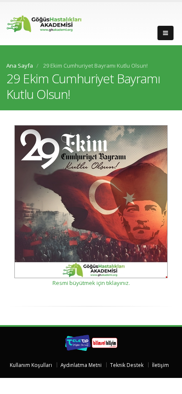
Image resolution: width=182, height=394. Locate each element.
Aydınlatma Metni (81, 364)
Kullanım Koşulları (31, 364)
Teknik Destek (126, 364)
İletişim (160, 364)
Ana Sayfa (19, 65)
